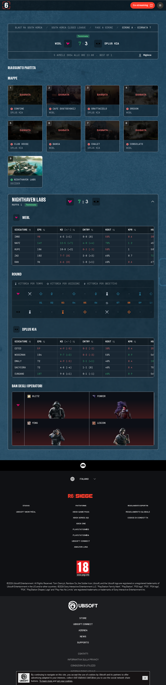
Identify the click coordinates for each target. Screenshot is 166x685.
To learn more (46, 681)
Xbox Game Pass (81, 512)
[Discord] (83, 465)
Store (83, 618)
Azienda (83, 630)
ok (145, 678)
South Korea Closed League (69, 27)
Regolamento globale (138, 512)
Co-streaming (140, 5)
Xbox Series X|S (81, 518)
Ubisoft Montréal (26, 512)
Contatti (83, 653)
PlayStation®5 (81, 529)
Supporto (83, 642)
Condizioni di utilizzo (83, 665)
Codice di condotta (138, 518)
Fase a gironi (104, 27)
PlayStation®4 (81, 535)
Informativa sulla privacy (83, 659)
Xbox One (81, 523)
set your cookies (64, 681)
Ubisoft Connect (83, 624)
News (83, 636)
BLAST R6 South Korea (28, 27)
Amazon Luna (81, 547)
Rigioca (147, 54)
